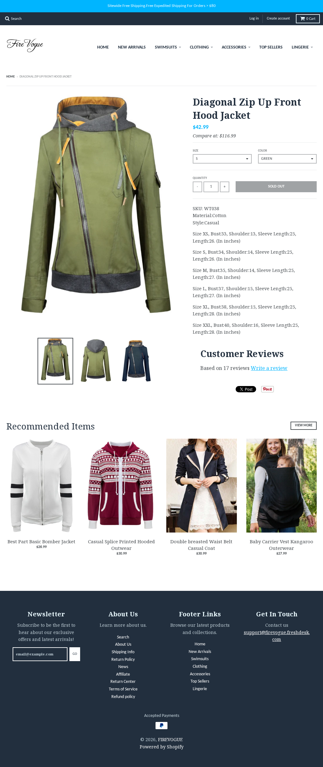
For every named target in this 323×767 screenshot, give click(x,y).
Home (103, 47)
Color (262, 151)
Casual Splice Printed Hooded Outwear (121, 544)
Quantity (200, 178)
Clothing (199, 47)
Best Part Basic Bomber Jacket (41, 541)
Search (123, 637)
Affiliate (123, 674)
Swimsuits (166, 47)
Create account (278, 18)
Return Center (123, 681)
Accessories (234, 47)
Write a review (269, 368)
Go (75, 654)
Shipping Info (123, 652)
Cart (310, 19)
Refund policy (123, 697)
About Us (123, 644)
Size (195, 151)
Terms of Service (123, 689)
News (123, 667)
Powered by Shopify (162, 747)
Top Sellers (271, 47)
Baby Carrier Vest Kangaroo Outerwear (281, 544)
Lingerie (300, 47)
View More (303, 425)
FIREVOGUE (170, 739)
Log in (254, 18)
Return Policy (123, 659)
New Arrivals (132, 47)
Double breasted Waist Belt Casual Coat (201, 544)
